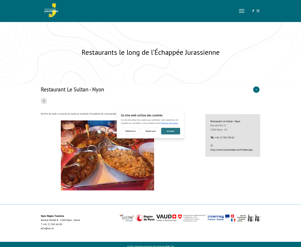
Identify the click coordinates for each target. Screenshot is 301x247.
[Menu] (240, 11)
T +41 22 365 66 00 (51, 224)
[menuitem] (240, 11)
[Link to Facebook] (253, 10)
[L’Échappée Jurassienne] (51, 11)
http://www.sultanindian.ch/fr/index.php (231, 149)
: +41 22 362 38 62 (222, 137)
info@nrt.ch (47, 228)
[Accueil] (44, 101)
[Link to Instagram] (258, 10)
